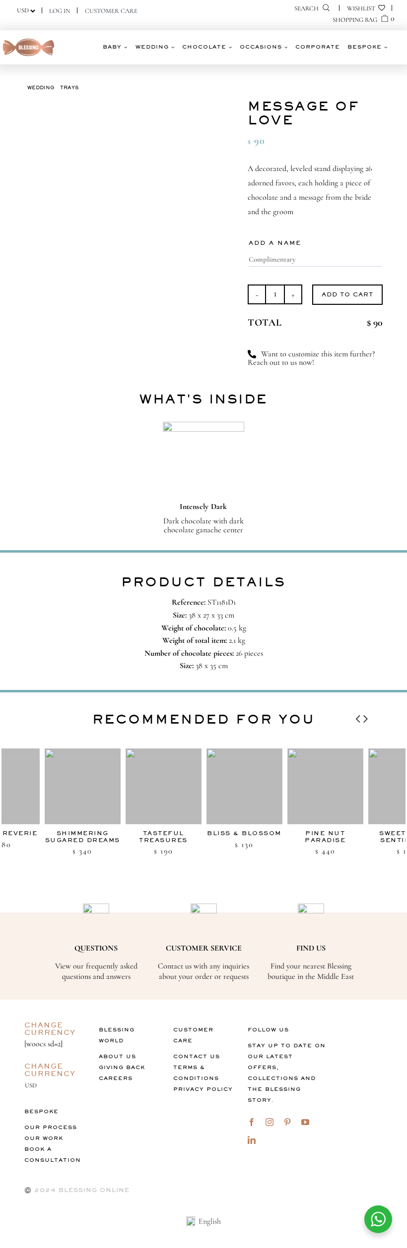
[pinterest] (287, 1122)
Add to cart (347, 294)
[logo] (28, 40)
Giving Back (122, 1067)
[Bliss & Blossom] (222, 786)
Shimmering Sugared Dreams (60, 836)
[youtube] (305, 1122)
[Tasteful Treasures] (141, 786)
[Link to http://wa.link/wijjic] (252, 354)
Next (366, 716)
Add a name (275, 242)
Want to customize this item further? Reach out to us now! (311, 358)
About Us (117, 1056)
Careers (116, 1078)
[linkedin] (252, 1140)
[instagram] (269, 1122)
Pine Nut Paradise (303, 836)
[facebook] (252, 1122)
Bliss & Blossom (222, 833)
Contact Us (196, 1056)
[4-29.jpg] (129, 219)
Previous (358, 716)
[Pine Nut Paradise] (303, 786)
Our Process (50, 1127)
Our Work (43, 1138)
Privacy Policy (203, 1089)
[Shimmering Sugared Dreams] (60, 786)
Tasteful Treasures (141, 836)
